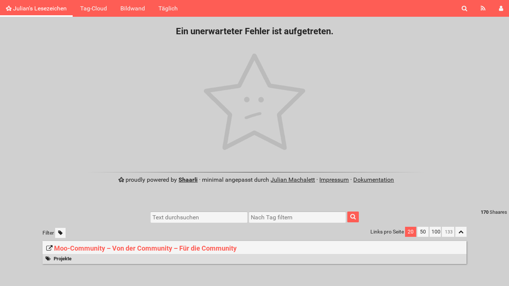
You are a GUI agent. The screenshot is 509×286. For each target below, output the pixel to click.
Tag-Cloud (93, 8)
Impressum (334, 179)
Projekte (63, 258)
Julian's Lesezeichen (39, 8)
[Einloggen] (501, 8)
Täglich (168, 8)
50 (423, 232)
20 (411, 232)
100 (435, 232)
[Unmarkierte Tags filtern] (60, 233)
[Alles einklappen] (461, 232)
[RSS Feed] (483, 8)
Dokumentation (373, 179)
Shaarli (187, 179)
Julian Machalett (293, 179)
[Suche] (464, 8)
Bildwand (132, 8)
